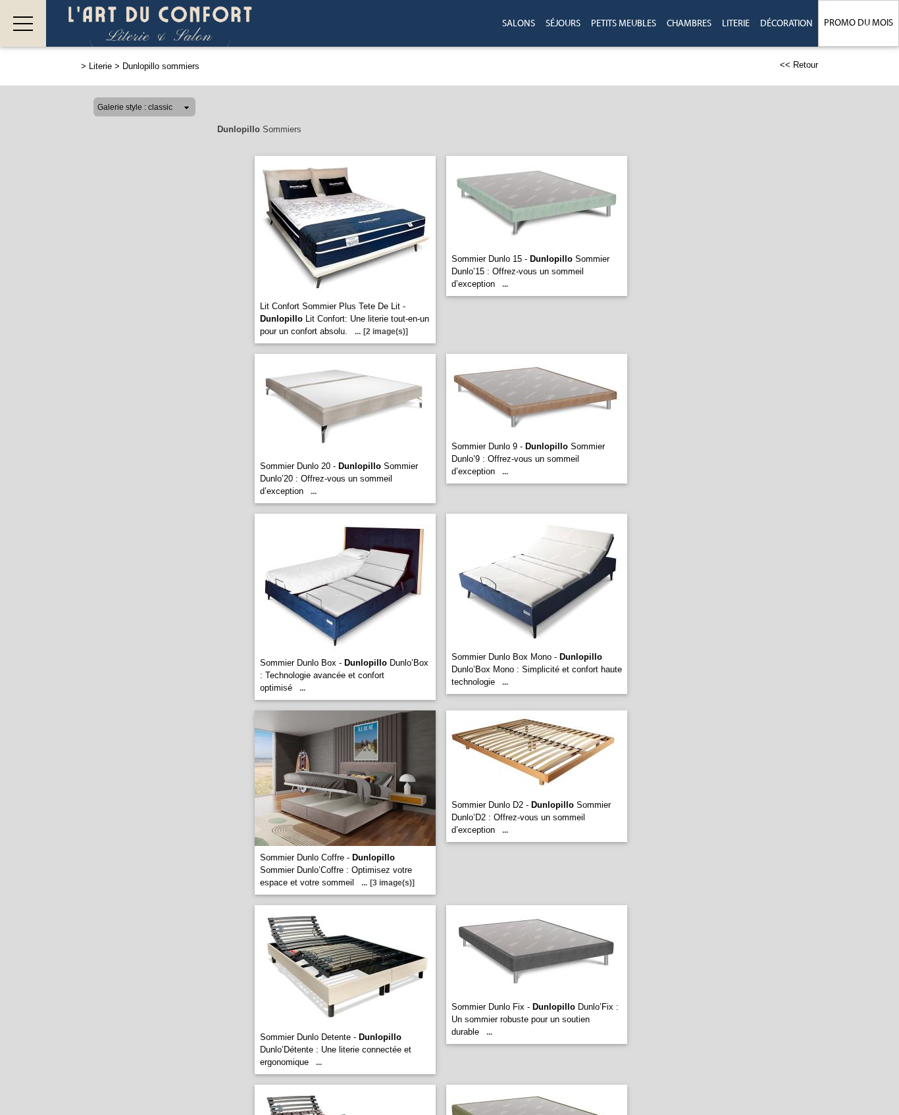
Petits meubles (623, 23)
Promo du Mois (858, 23)
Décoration (786, 23)
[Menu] (23, 23)
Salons (518, 23)
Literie (736, 23)
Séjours (563, 23)
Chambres (689, 23)
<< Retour (799, 65)
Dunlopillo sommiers (160, 66)
